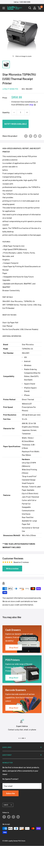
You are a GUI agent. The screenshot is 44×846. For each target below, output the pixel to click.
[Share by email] (40, 136)
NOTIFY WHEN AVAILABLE (15, 124)
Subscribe (10, 793)
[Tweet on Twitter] (35, 136)
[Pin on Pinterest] (30, 136)
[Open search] (29, 8)
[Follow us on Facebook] (4, 817)
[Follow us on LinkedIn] (18, 817)
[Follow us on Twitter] (9, 817)
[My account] (34, 8)
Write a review (12, 568)
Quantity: (6, 112)
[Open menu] (3, 8)
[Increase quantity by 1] (27, 112)
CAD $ (6, 805)
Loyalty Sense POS (10, 89)
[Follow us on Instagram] (13, 817)
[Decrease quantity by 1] (14, 112)
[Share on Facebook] (26, 136)
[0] (39, 7)
